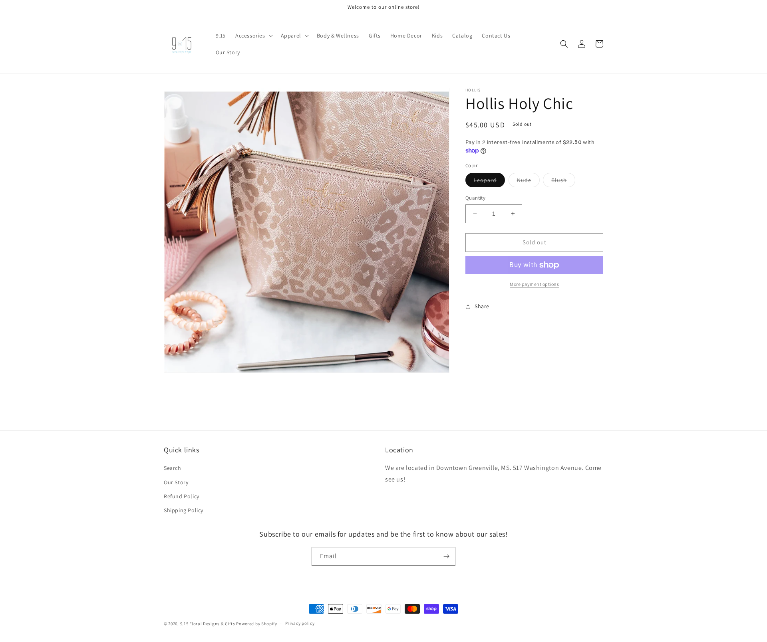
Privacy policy (300, 623)
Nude (528, 181)
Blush (563, 181)
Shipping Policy (183, 510)
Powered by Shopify (256, 623)
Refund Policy (181, 496)
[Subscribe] (446, 556)
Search (172, 468)
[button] (253, 35)
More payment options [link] (534, 284)
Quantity (475, 197)
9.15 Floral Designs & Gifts (207, 623)
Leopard (489, 181)
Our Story (176, 482)
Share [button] (482, 306)
